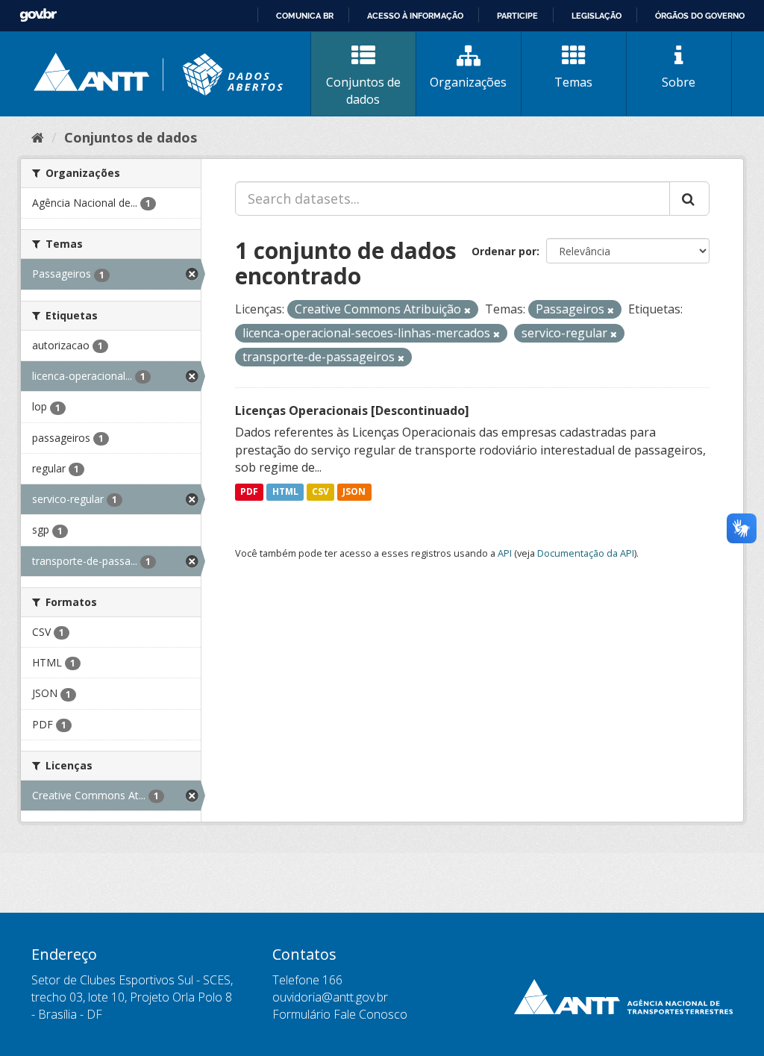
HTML (285, 491)
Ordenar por (504, 251)
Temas (573, 82)
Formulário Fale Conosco (339, 1014)
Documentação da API (585, 553)
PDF (249, 491)
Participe (517, 15)
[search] (689, 198)
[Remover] (467, 310)
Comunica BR (305, 15)
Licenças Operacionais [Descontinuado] (352, 410)
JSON (354, 491)
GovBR (38, 15)
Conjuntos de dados (363, 90)
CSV (320, 491)
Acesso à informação (415, 15)
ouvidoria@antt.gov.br (330, 997)
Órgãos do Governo (700, 15)
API (505, 553)
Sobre (678, 82)
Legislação (596, 15)
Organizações (468, 82)
